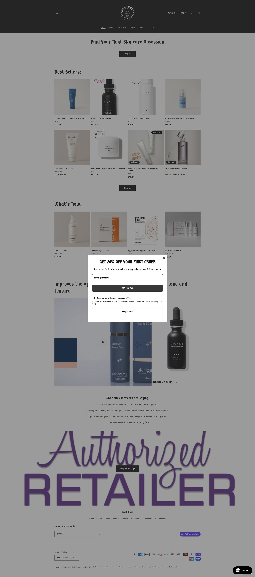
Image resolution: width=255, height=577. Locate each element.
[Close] (164, 258)
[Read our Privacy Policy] (161, 302)
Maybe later (127, 311)
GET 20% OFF (127, 288)
